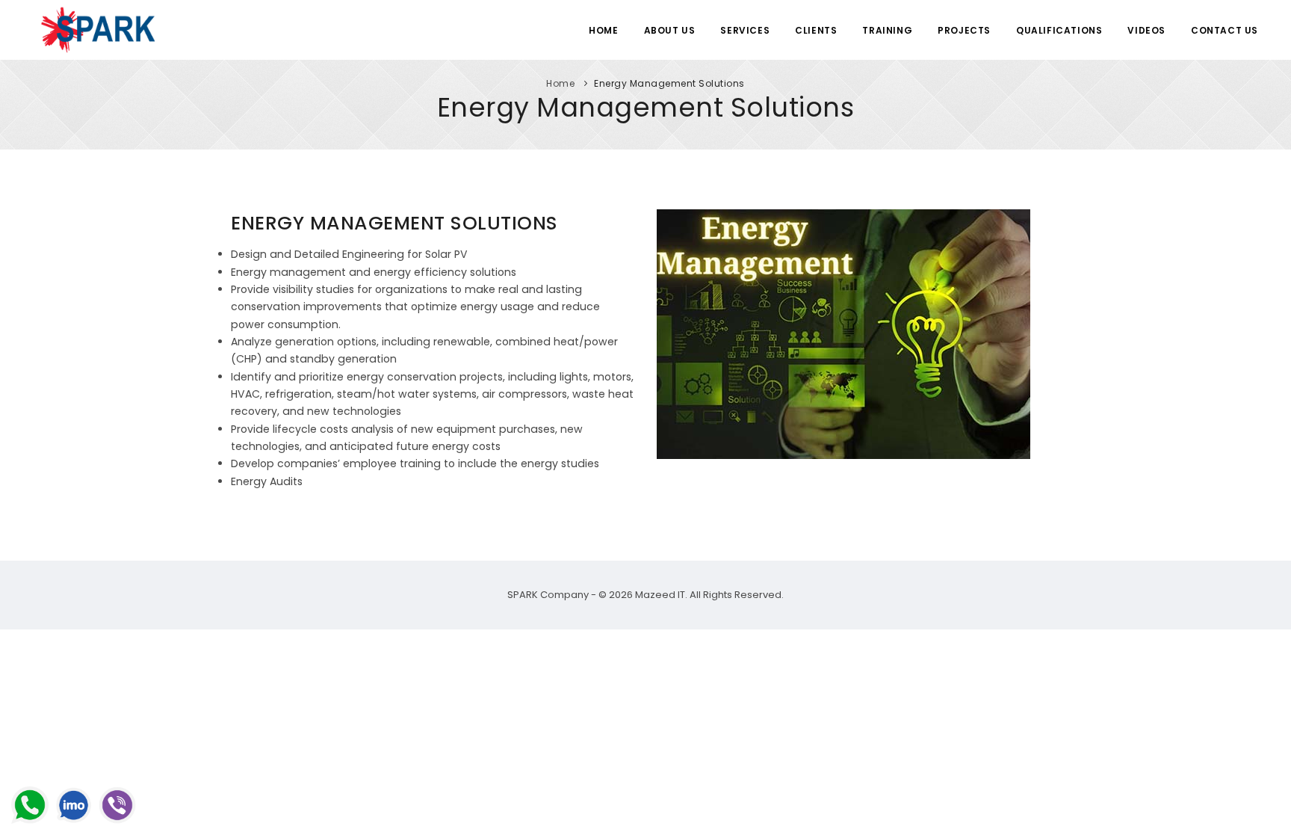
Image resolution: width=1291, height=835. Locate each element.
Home (603, 30)
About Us (670, 30)
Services (745, 30)
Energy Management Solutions (669, 83)
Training (887, 30)
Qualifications (1059, 30)
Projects (964, 30)
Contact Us (1224, 30)
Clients (816, 30)
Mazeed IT (660, 595)
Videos (1146, 30)
